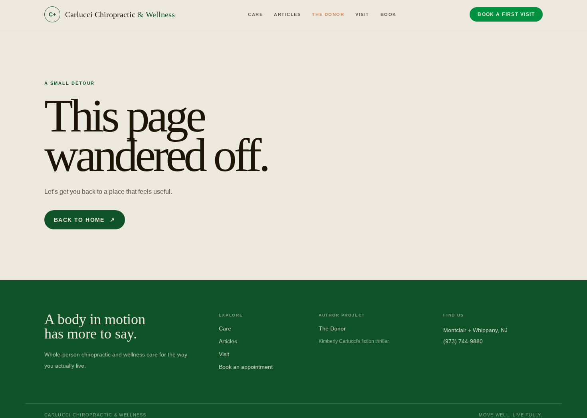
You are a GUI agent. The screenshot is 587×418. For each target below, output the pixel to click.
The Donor (328, 14)
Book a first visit (506, 14)
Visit (362, 14)
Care (255, 14)
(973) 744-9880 (463, 341)
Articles (287, 14)
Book (389, 14)
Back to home (84, 220)
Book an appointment (246, 367)
